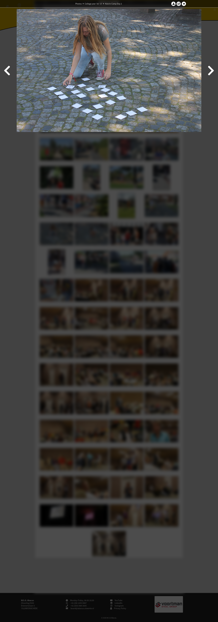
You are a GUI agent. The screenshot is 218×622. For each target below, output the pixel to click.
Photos (78, 3)
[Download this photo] (173, 3)
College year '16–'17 (93, 3)
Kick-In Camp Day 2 (113, 3)
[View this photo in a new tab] (178, 3)
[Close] (184, 3)
